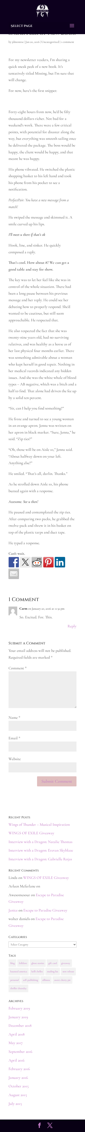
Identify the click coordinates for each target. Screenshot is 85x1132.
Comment (17, 668)
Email (14, 738)
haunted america (18, 971)
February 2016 (19, 1068)
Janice (13, 910)
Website (14, 758)
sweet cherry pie (62, 980)
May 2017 (15, 1042)
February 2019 (19, 1008)
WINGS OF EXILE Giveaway (31, 833)
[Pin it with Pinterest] (48, 562)
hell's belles (37, 971)
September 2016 (20, 1051)
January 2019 (18, 1017)
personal (14, 980)
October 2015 (18, 1086)
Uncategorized (50, 42)
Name (14, 717)
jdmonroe (18, 42)
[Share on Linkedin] (60, 562)
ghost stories (37, 963)
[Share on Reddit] (37, 562)
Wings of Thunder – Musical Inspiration (39, 824)
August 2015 (17, 1094)
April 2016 (16, 1060)
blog (12, 963)
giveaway (65, 963)
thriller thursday (18, 988)
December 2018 (20, 1025)
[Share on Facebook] (13, 562)
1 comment (67, 42)
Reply (72, 626)
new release (68, 971)
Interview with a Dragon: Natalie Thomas (40, 841)
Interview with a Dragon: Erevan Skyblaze (40, 850)
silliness (46, 980)
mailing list (52, 971)
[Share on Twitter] (25, 562)
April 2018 (16, 1034)
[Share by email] (13, 574)
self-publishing (30, 980)
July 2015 (15, 1103)
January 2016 (18, 1077)
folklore (23, 963)
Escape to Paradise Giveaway (45, 910)
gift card (52, 963)
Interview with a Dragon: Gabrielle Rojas (40, 859)
